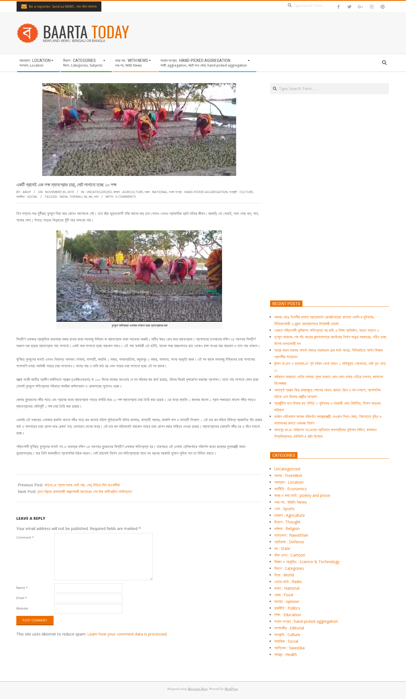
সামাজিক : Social (27, 196)
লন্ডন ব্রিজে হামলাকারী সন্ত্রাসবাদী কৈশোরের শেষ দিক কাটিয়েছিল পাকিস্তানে (85, 491)
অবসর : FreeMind (288, 475)
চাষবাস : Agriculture (128, 192)
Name (22, 587)
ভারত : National (156, 192)
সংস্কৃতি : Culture (241, 192)
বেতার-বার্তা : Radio (288, 581)
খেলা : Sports (284, 508)
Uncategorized (99, 192)
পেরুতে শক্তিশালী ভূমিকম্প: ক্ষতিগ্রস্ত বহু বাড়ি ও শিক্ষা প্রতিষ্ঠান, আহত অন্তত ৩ (326, 330)
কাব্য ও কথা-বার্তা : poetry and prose (302, 495)
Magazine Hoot (197, 689)
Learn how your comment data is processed (127, 634)
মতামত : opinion (286, 601)
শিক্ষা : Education (287, 614)
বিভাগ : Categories (289, 568)
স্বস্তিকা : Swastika (289, 647)
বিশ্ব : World (284, 574)
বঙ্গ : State (282, 548)
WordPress (231, 689)
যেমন (96, 196)
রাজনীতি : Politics (287, 608)
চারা (90, 196)
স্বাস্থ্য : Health (285, 654)
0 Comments (126, 196)
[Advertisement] (329, 223)
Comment (25, 537)
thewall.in (78, 196)
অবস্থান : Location (289, 482)
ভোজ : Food (283, 594)
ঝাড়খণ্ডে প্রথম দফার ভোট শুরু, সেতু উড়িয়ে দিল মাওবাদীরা (82, 484)
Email (21, 598)
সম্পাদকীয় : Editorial (289, 628)
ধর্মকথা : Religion (287, 528)
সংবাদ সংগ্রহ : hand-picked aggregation (198, 192)
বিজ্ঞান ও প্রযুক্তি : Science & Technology (306, 561)
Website (22, 608)
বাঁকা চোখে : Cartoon (289, 555)
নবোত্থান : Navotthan (291, 535)
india (64, 196)
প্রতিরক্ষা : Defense (289, 541)
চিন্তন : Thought (287, 521)
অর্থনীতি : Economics (290, 488)
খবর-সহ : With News (290, 502)
